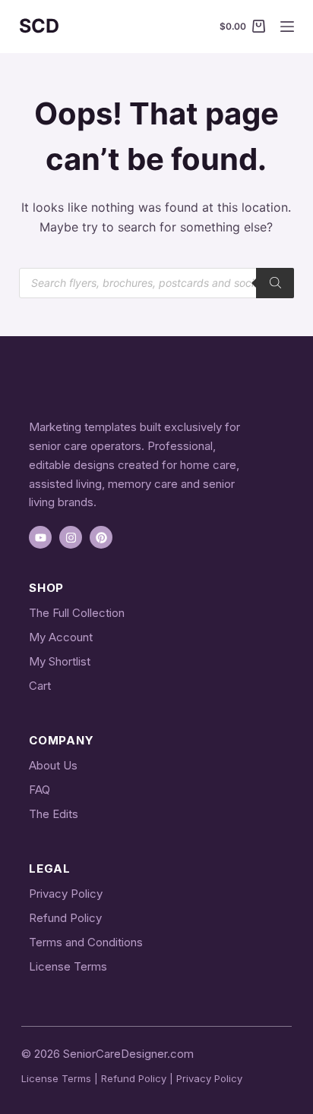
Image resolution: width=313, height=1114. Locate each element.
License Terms (68, 966)
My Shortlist (59, 661)
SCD (39, 25)
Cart (40, 685)
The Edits (53, 814)
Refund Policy (65, 918)
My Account (61, 637)
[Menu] (287, 26)
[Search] (275, 283)
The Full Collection (77, 613)
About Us (53, 765)
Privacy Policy (66, 893)
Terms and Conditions (86, 942)
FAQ (39, 789)
